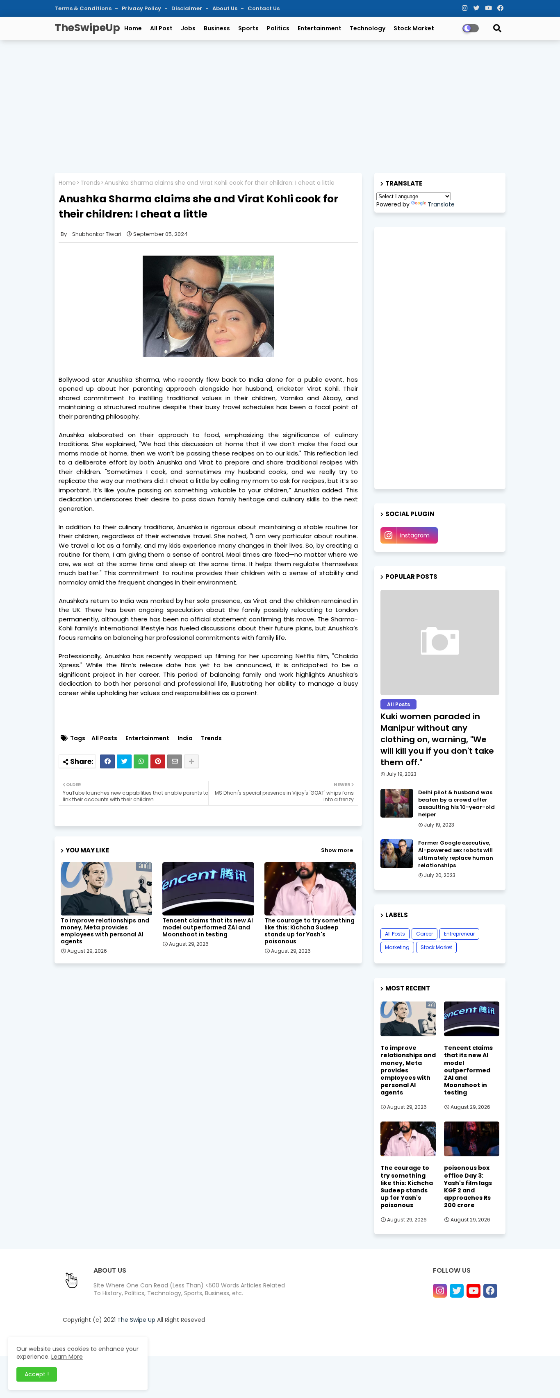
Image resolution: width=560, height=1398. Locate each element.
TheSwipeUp (87, 27)
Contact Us (264, 8)
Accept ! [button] (37, 1374)
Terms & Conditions (84, 8)
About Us (225, 8)
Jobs (188, 28)
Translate (441, 204)
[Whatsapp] (141, 761)
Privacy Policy (142, 8)
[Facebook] (107, 761)
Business (217, 28)
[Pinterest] (157, 761)
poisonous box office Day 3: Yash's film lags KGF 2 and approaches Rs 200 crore (468, 1186)
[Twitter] (124, 761)
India (185, 738)
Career (424, 933)
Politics (278, 28)
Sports (248, 28)
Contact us (378, 1340)
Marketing (397, 947)
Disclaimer (187, 8)
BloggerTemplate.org (228, 1340)
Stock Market (414, 28)
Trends (90, 183)
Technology (367, 28)
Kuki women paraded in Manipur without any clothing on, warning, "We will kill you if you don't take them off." (437, 739)
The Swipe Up (136, 1320)
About (349, 1340)
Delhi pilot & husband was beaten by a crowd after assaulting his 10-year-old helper (456, 804)
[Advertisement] (280, 105)
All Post (161, 28)
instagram (415, 535)
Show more (337, 850)
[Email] (174, 761)
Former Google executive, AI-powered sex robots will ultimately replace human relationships (455, 854)
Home (133, 28)
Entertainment (319, 28)
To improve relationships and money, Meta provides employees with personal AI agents (105, 931)
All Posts (104, 738)
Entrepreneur (459, 933)
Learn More (67, 1357)
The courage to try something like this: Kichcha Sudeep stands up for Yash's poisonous (309, 931)
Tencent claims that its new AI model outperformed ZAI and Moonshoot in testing (207, 927)
